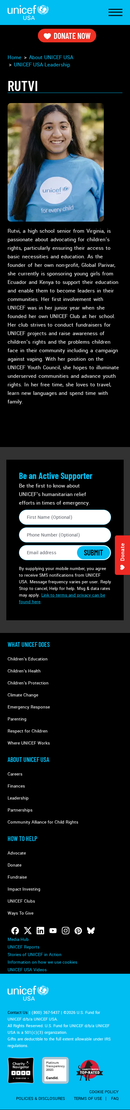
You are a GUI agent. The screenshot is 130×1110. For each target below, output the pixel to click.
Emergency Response (29, 707)
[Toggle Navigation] (115, 13)
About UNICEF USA (28, 759)
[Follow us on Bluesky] (91, 931)
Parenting (17, 719)
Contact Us (18, 1012)
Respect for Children (28, 731)
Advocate (17, 853)
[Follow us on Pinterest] (78, 931)
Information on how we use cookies (42, 962)
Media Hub (18, 939)
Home (14, 57)
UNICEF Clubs (21, 901)
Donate (14, 865)
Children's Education (28, 659)
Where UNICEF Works (29, 743)
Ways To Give (20, 913)
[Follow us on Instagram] (66, 931)
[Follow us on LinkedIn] (40, 931)
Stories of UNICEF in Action (35, 955)
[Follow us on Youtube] (53, 931)
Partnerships (20, 810)
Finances (16, 786)
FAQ (115, 1099)
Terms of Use (88, 1099)
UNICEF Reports (23, 947)
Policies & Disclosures (40, 1099)
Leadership (42, 64)
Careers (15, 774)
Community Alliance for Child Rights (43, 822)
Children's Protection (28, 683)
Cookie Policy (104, 1092)
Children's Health (24, 671)
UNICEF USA (28, 12)
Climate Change (23, 695)
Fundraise (17, 877)
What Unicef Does (29, 644)
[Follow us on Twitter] (28, 931)
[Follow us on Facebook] (15, 931)
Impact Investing (24, 889)
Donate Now (72, 35)
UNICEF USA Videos (27, 970)
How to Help (22, 838)
